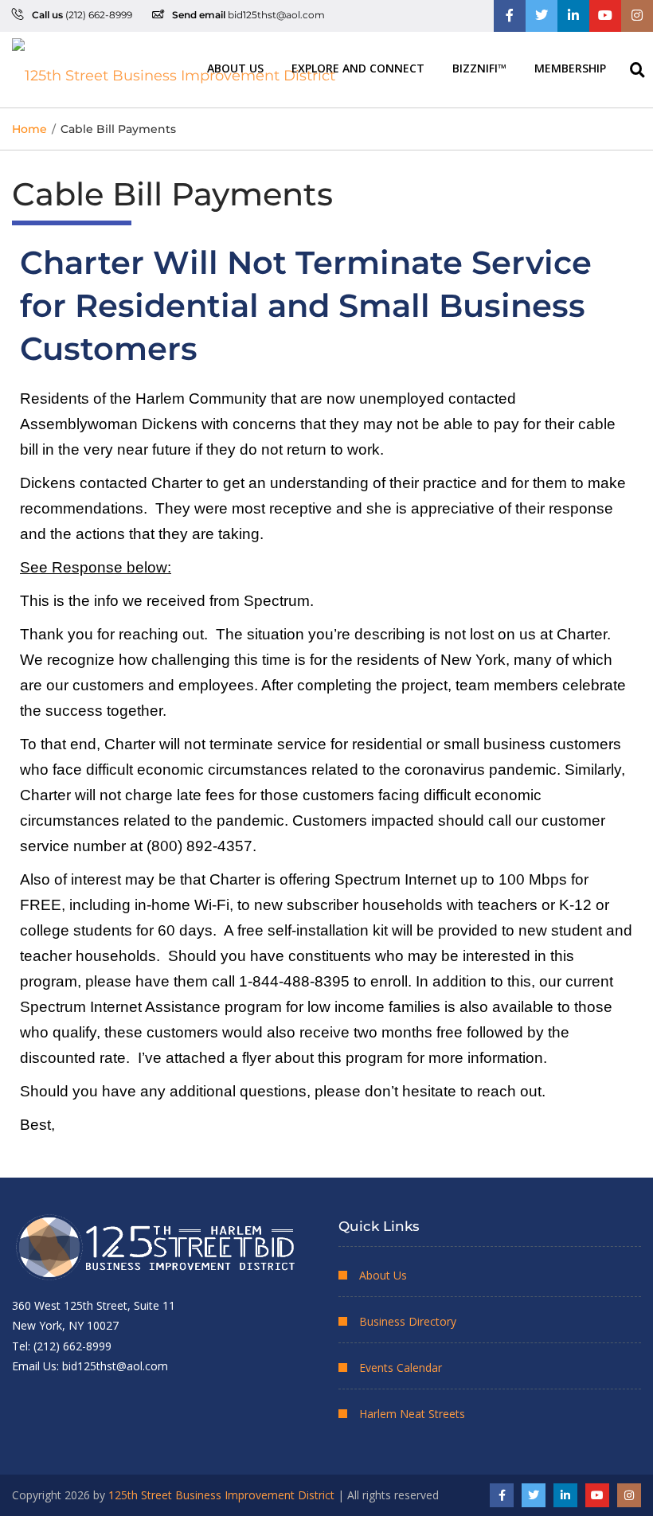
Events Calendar (400, 1367)
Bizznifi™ (479, 67)
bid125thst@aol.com (276, 15)
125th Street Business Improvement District (221, 1494)
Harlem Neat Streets (412, 1413)
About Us (235, 67)
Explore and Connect (357, 67)
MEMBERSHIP (570, 67)
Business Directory (407, 1321)
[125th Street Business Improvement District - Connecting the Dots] (173, 69)
